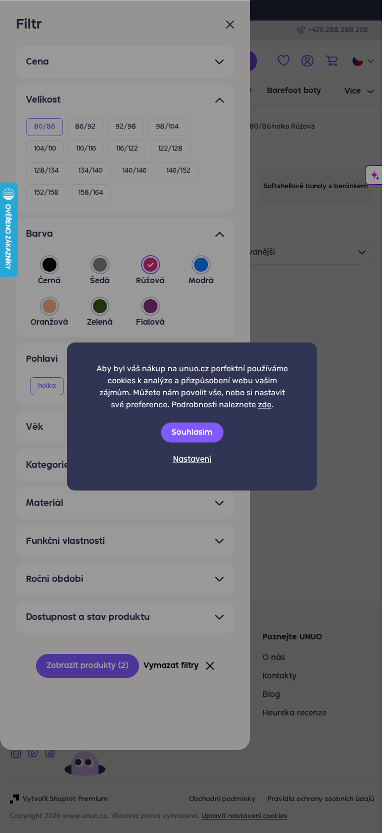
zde (265, 404)
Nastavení (192, 460)
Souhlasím (192, 433)
